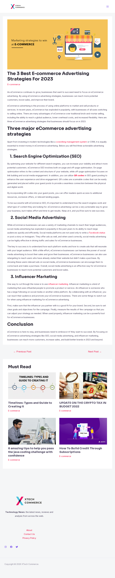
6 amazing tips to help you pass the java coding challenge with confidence (31, 452)
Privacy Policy (29, 538)
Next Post (95, 351)
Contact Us (29, 534)
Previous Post (22, 351)
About (29, 530)
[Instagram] (5, 547)
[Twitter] (17, 547)
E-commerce (13, 84)
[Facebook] (11, 547)
